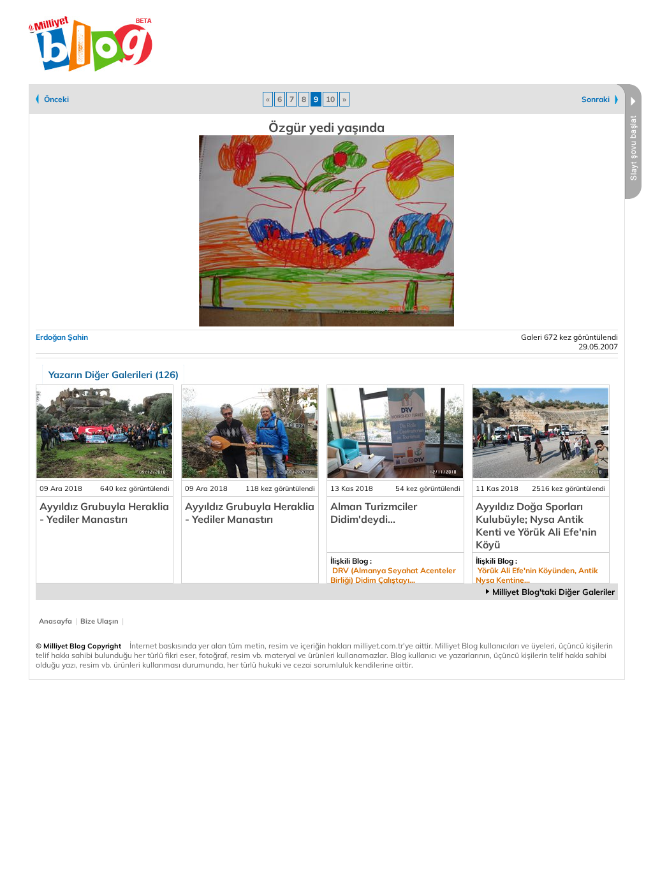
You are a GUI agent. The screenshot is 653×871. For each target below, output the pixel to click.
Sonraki (596, 99)
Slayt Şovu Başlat (629, 141)
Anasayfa (55, 621)
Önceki (56, 99)
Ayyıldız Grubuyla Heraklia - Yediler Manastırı (104, 512)
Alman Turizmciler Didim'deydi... (373, 512)
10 (330, 99)
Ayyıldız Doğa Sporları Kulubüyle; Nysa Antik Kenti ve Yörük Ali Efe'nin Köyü (536, 525)
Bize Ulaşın (99, 621)
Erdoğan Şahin (62, 337)
